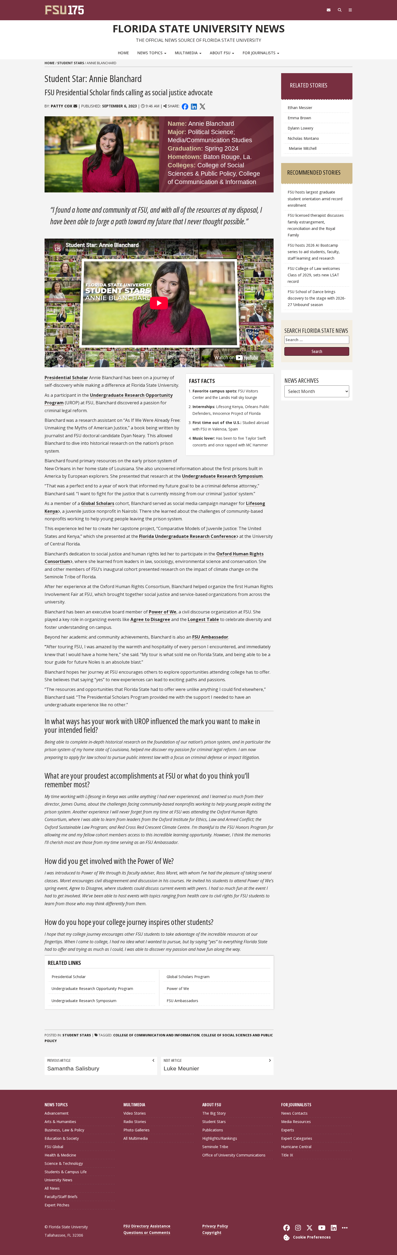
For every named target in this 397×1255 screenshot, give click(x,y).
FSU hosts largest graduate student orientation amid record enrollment (315, 198)
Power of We (178, 988)
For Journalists (260, 52)
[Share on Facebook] (185, 105)
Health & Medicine (60, 1155)
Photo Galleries (136, 1129)
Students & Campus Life (66, 1171)
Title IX (287, 1155)
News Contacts (294, 1113)
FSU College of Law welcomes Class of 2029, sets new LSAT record (314, 275)
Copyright (211, 1232)
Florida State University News (199, 28)
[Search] (339, 10)
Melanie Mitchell (302, 148)
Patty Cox (61, 105)
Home (123, 52)
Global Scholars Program (188, 976)
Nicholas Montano (303, 138)
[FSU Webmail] (328, 10)
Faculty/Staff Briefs (61, 1196)
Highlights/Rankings (219, 1138)
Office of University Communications (233, 1155)
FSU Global (54, 1146)
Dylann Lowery (301, 128)
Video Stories (134, 1113)
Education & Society (62, 1138)
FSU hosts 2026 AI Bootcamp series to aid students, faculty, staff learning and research (314, 252)
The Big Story (214, 1113)
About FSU (220, 52)
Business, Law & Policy (64, 1129)
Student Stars (70, 63)
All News (52, 1188)
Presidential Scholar (69, 976)
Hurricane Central (296, 1146)
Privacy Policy (215, 1226)
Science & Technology (64, 1163)
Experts (287, 1129)
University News (58, 1179)
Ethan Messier (300, 107)
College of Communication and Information (156, 1035)
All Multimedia (135, 1138)
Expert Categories (296, 1138)
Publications (212, 1129)
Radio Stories (134, 1121)
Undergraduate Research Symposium (84, 1000)
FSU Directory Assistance (146, 1226)
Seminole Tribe (215, 1146)
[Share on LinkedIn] (193, 105)
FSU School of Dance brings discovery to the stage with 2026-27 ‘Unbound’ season (317, 298)
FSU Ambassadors (182, 1000)
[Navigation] (350, 10)
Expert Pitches (57, 1204)
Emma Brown (299, 117)
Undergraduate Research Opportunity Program (92, 988)
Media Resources (296, 1121)
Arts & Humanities (60, 1121)
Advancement (57, 1113)
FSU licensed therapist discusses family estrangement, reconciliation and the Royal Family (316, 225)
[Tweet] (202, 105)
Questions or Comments (146, 1232)
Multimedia (187, 52)
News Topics (150, 52)
